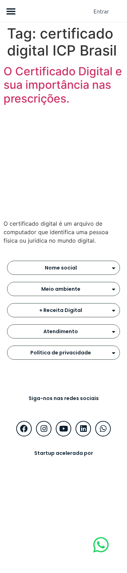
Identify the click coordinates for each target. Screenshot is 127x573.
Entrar (101, 11)
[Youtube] (63, 428)
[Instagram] (44, 428)
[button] (11, 11)
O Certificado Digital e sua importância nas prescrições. (63, 84)
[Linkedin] (83, 428)
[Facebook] (24, 428)
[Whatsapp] (103, 428)
